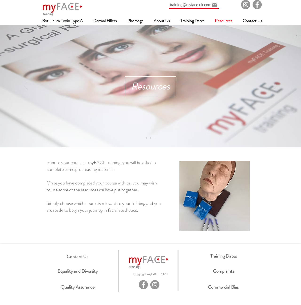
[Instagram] (245, 4)
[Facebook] (257, 4)
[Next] (275, 86)
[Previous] (26, 86)
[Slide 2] (150, 138)
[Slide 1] (146, 138)
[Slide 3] (154, 138)
